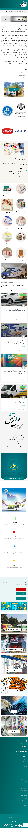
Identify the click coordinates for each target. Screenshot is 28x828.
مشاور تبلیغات (17, 49)
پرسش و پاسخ (24, 769)
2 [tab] (11, 290)
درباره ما (25, 759)
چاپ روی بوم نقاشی (23, 790)
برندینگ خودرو (17, 280)
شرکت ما (25, 757)
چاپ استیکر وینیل (24, 783)
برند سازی (23, 72)
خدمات (20, 11)
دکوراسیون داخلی (24, 788)
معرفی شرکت (24, 762)
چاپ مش (25, 805)
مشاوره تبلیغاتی (23, 26)
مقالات (26, 810)
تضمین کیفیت (14, 565)
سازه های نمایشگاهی (23, 786)
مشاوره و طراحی (13, 11)
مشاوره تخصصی (14, 522)
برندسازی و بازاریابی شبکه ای (19, 73)
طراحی (23, 63)
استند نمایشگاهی (24, 801)
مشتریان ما (25, 764)
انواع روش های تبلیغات (20, 78)
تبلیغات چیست (22, 75)
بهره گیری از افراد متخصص (14, 550)
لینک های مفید (23, 795)
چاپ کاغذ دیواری (24, 803)
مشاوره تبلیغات (11, 35)
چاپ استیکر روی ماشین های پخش (20, 798)
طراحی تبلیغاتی (22, 77)
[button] (2, 90)
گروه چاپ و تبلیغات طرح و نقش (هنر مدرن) (19, 59)
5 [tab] (15, 290)
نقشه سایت (25, 771)
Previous (25, 277)
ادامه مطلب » (23, 315)
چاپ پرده (25, 807)
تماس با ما (25, 766)
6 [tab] (16, 290)
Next (1, 277)
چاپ (21, 63)
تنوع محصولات (14, 536)
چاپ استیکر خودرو (20, 402)
